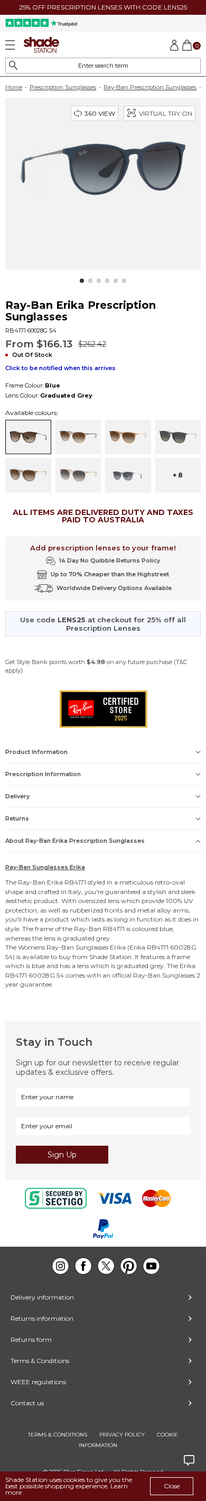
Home (13, 87)
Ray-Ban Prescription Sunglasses (150, 87)
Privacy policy (122, 1434)
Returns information (42, 1318)
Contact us (27, 1403)
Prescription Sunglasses (63, 87)
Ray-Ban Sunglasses (77, 947)
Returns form (31, 1339)
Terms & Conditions (40, 1361)
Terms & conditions (57, 1434)
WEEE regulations (38, 1382)
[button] (82, 281)
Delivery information (42, 1297)
